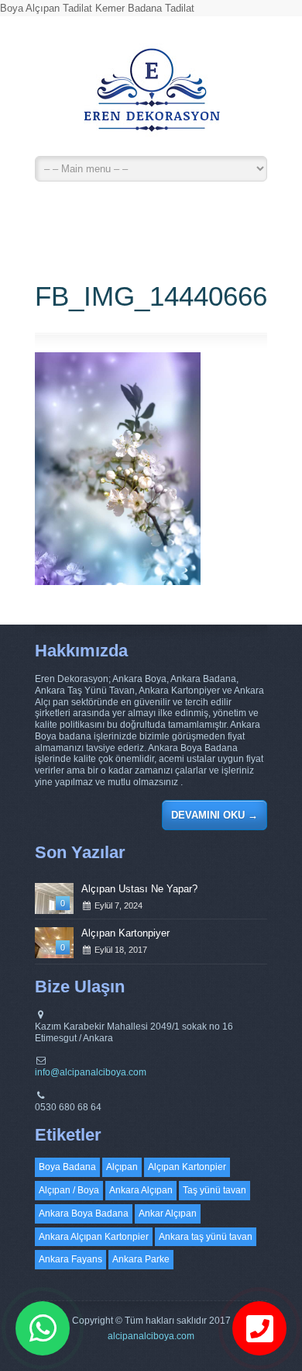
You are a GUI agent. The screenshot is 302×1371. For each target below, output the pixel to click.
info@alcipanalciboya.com (90, 1072)
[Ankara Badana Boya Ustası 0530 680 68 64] (151, 97)
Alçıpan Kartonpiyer (125, 933)
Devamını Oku (214, 815)
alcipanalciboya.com (151, 1336)
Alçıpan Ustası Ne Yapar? (139, 889)
